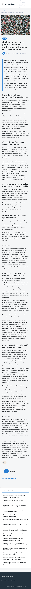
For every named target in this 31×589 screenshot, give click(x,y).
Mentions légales (5, 580)
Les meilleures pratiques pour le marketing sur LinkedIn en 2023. (15, 548)
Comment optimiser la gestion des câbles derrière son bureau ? (13, 501)
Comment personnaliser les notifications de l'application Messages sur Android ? (14, 496)
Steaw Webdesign (9, 4)
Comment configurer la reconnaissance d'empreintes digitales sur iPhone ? (13, 539)
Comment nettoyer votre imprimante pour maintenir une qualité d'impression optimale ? (15, 529)
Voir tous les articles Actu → (9, 478)
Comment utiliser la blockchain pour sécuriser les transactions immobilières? (15, 515)
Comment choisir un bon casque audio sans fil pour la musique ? (14, 563)
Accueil (3, 10)
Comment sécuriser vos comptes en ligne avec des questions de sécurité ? (14, 510)
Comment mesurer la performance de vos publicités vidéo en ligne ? (13, 553)
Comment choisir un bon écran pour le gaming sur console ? (15, 525)
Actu (7, 10)
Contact (13, 580)
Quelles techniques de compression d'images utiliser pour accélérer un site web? (14, 505)
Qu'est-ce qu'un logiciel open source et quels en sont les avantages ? (15, 534)
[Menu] (28, 4)
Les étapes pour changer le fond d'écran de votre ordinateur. (15, 520)
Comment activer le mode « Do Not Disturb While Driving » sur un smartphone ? (14, 558)
